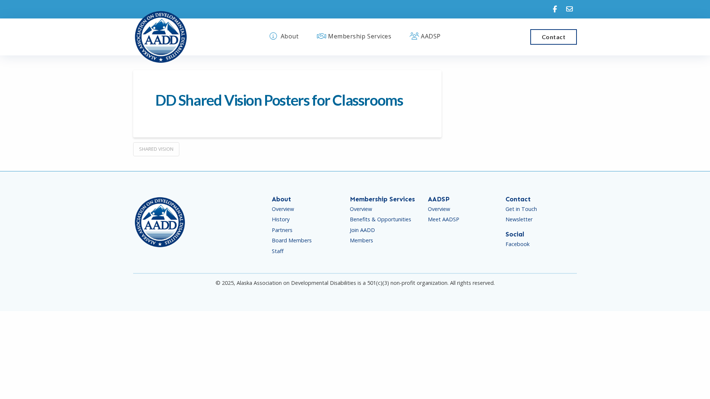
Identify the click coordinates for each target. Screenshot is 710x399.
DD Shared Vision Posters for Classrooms (279, 100)
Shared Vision (156, 149)
